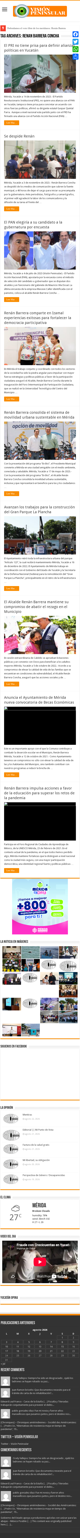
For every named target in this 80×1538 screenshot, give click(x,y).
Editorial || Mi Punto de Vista (38, 1129)
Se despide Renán (19, 136)
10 (6, 1346)
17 (6, 1351)
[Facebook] (75, 34)
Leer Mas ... (11, 122)
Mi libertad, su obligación (36, 1160)
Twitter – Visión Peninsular (19, 1437)
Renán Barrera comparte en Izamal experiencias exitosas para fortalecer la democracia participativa (37, 318)
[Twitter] (75, 41)
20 (40, 1351)
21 (51, 1351)
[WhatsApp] (75, 49)
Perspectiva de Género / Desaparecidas (44, 1175)
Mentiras (27, 1114)
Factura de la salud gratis (36, 1144)
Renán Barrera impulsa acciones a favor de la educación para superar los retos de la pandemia (39, 793)
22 (62, 1351)
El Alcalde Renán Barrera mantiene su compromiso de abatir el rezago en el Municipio (36, 607)
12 (29, 1346)
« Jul (3, 1363)
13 (40, 1346)
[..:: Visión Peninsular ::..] (40, 10)
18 (17, 1351)
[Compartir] (75, 56)
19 (29, 1351)
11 (17, 1346)
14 (51, 1346)
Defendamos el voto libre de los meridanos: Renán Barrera (36, 28)
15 (62, 1346)
